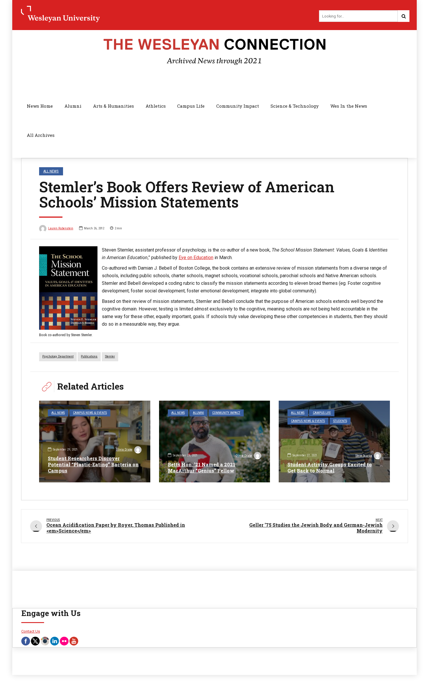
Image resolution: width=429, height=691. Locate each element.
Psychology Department (58, 356)
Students (340, 421)
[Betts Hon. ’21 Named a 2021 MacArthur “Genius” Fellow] (215, 441)
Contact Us (30, 631)
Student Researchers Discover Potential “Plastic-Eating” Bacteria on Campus (93, 464)
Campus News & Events (90, 413)
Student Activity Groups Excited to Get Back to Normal (329, 467)
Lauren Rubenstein (60, 228)
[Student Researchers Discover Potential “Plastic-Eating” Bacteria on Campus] (95, 441)
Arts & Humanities (113, 106)
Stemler (110, 356)
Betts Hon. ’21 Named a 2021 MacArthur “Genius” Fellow (201, 467)
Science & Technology (295, 106)
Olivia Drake (124, 449)
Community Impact (237, 106)
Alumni (72, 106)
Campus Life (191, 106)
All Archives (41, 135)
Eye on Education (196, 257)
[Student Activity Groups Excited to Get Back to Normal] (334, 441)
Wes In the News (348, 106)
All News (51, 171)
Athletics (156, 106)
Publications (89, 356)
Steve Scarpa (363, 456)
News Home (40, 106)
